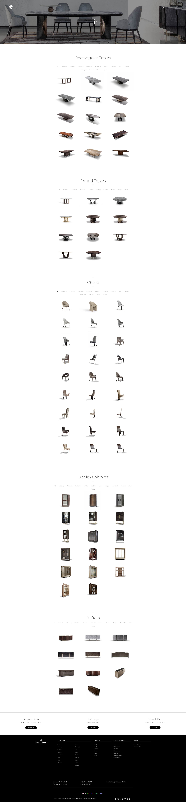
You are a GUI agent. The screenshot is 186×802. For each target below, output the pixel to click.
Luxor (120, 66)
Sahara (77, 754)
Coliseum (89, 66)
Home (115, 744)
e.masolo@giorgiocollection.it (116, 782)
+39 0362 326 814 (86, 784)
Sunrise (91, 70)
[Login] (168, 7)
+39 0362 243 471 (86, 782)
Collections (116, 746)
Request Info (117, 757)
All (57, 66)
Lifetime (113, 66)
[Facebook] (116, 799)
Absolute (64, 66)
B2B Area (116, 753)
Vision (98, 70)
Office (95, 751)
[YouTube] (125, 799)
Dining (95, 746)
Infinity (106, 66)
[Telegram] (132, 799)
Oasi (76, 749)
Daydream (98, 66)
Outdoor (96, 753)
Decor (95, 755)
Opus (76, 752)
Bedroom (96, 748)
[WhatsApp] (120, 799)
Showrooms (117, 751)
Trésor (76, 760)
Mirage (127, 66)
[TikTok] (127, 799)
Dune (58, 757)
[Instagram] (118, 799)
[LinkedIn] (130, 799)
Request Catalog (118, 755)
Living (95, 744)
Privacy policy (137, 746)
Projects (116, 748)
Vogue (105, 70)
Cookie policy (137, 744)
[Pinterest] (123, 799)
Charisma (80, 66)
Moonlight (83, 70)
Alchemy (72, 66)
